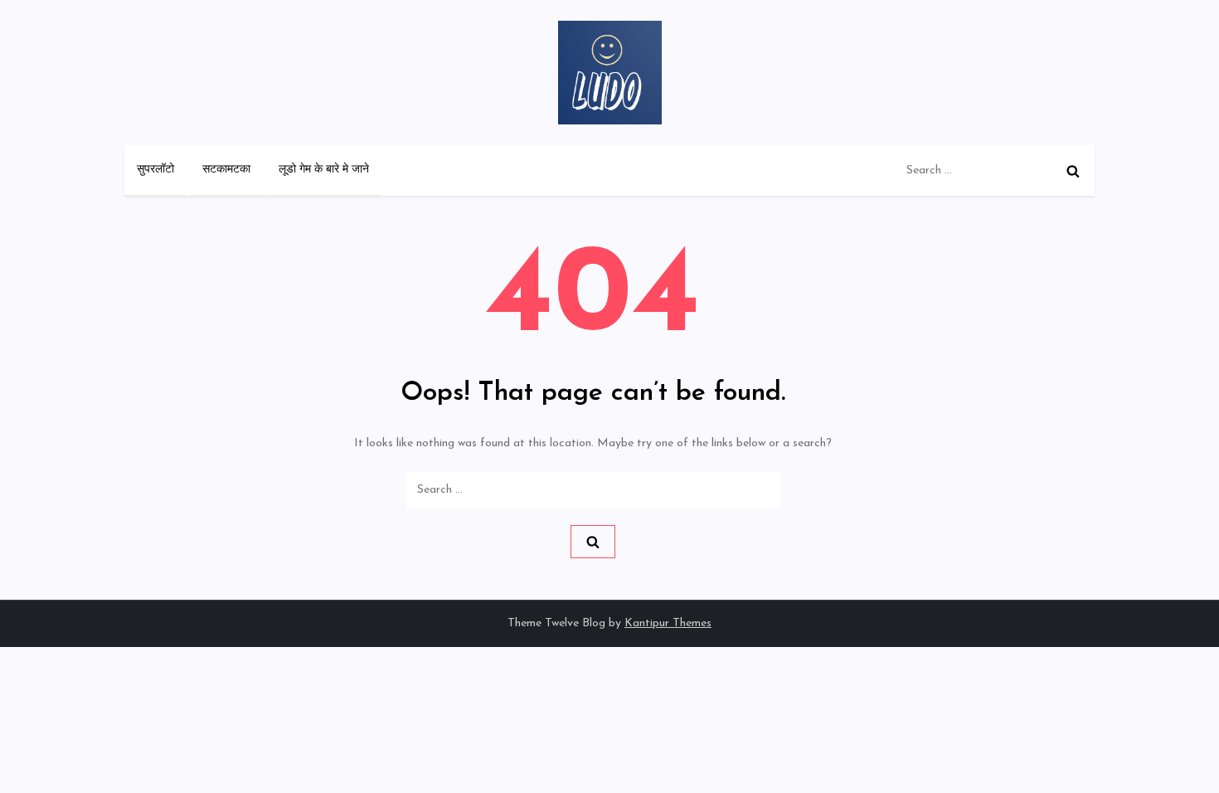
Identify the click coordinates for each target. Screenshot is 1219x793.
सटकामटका (226, 169)
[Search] (1073, 171)
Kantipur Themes (667, 623)
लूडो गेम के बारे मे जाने (324, 169)
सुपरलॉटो (155, 169)
